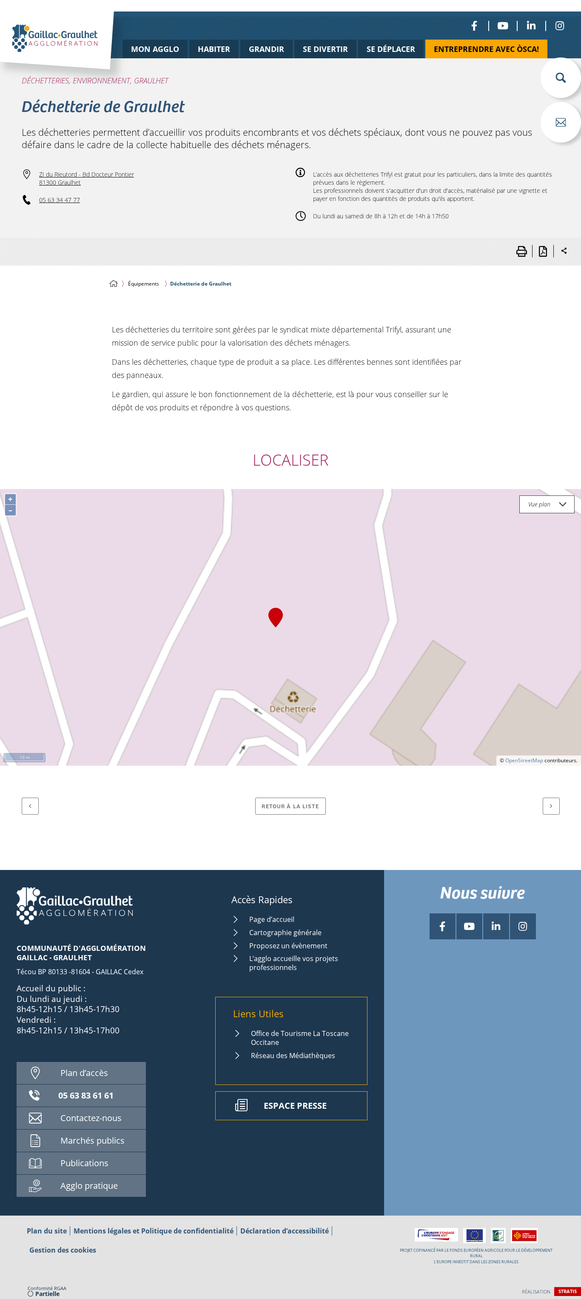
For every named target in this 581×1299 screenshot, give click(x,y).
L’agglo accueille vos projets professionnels (293, 963)
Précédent (30, 806)
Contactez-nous (91, 1118)
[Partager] (564, 251)
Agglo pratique (89, 1185)
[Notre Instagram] (559, 25)
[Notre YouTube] (502, 25)
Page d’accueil (271, 919)
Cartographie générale (285, 932)
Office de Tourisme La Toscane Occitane (300, 1038)
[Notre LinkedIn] (531, 25)
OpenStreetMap (524, 760)
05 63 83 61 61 (86, 1095)
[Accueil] (113, 283)
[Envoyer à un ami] (561, 122)
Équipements (143, 283)
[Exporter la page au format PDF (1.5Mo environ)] (542, 251)
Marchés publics (92, 1140)
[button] (561, 77)
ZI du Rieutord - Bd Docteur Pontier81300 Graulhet (86, 178)
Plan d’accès (84, 1073)
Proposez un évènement (288, 945)
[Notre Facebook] (474, 25)
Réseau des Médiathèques (293, 1055)
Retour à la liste (290, 806)
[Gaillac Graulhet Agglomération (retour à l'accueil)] (70, 49)
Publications (84, 1163)
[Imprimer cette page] (521, 251)
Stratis (567, 1291)
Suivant (551, 806)
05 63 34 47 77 (59, 200)
